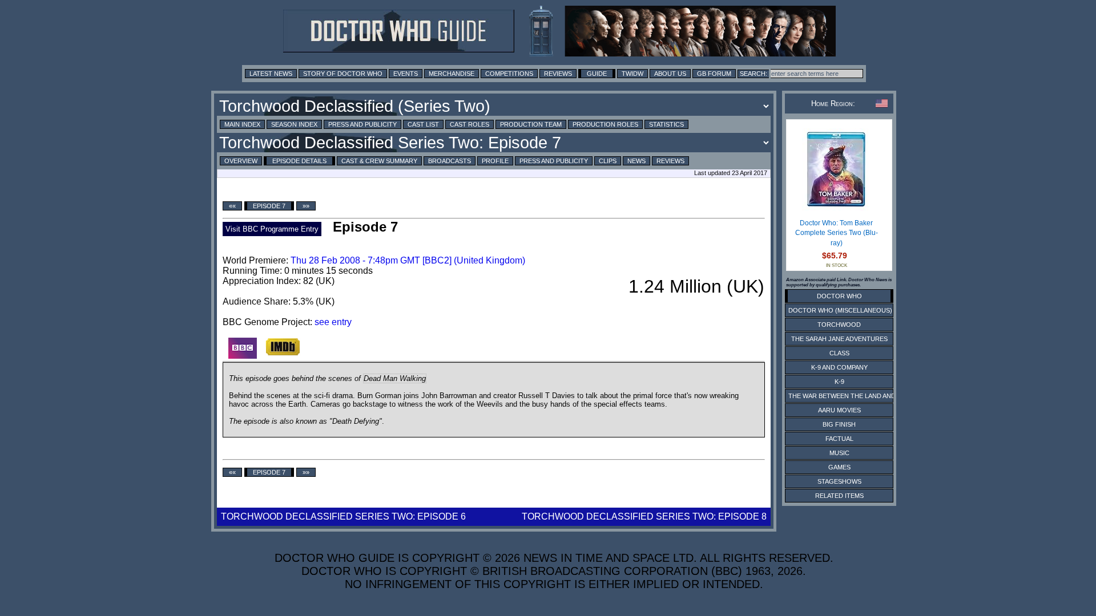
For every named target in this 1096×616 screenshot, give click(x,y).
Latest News (270, 73)
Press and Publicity (362, 124)
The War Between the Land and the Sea (856, 395)
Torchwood (839, 324)
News (636, 160)
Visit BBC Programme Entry (272, 229)
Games (839, 467)
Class (839, 353)
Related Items (839, 495)
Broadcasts (449, 160)
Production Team (531, 124)
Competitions (509, 73)
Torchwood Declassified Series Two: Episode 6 (343, 516)
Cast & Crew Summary (379, 160)
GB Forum (714, 73)
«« (232, 205)
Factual (839, 438)
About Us (670, 73)
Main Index (242, 124)
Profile (495, 160)
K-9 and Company (839, 367)
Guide (597, 73)
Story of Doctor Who (342, 73)
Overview (240, 160)
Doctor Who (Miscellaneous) (840, 310)
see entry (333, 322)
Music (839, 452)
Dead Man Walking (395, 378)
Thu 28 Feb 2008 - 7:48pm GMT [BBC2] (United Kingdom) (408, 260)
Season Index (294, 124)
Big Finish (839, 424)
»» (306, 205)
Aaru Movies (839, 410)
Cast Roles (469, 124)
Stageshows (839, 481)
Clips (607, 160)
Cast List (423, 124)
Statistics (666, 124)
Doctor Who (839, 296)
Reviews (558, 73)
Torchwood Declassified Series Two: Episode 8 (644, 516)
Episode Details (299, 160)
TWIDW (632, 73)
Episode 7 (269, 205)
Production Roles (605, 124)
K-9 (839, 381)
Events (405, 73)
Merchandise (451, 73)
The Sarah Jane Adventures (839, 338)
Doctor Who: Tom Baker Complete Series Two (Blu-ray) (836, 233)
